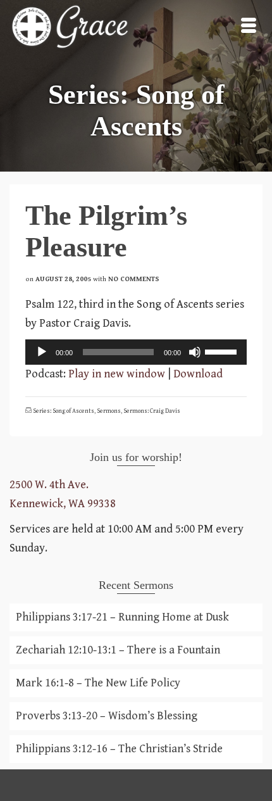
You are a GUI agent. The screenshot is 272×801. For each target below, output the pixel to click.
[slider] (222, 350)
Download (198, 374)
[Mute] (195, 352)
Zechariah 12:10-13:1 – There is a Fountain (118, 650)
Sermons (109, 411)
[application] (136, 352)
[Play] (41, 352)
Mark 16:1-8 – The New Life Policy (98, 683)
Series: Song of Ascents (63, 411)
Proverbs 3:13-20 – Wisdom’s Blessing (106, 715)
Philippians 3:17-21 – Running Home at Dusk (122, 617)
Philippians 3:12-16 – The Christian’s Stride (119, 748)
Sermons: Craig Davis (151, 411)
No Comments (133, 279)
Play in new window (116, 374)
